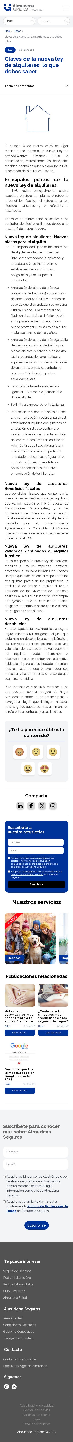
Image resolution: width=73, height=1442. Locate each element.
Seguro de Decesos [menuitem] (17, 1271)
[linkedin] (14, 1386)
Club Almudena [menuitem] (14, 1291)
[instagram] (6, 1386)
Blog (7, 30)
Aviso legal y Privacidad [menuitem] (37, 1405)
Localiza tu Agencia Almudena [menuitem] (25, 1366)
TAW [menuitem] (36, 1419)
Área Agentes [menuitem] (13, 1318)
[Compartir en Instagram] (53, 806)
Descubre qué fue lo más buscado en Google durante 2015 (19, 1074)
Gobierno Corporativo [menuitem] (18, 1331)
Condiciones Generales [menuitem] (19, 1325)
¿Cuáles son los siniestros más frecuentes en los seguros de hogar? (53, 1016)
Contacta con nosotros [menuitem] (19, 1359)
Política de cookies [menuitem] (36, 1410)
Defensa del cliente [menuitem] (36, 1415)
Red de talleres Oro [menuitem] (17, 1278)
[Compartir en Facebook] (31, 806)
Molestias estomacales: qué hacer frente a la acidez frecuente (19, 1016)
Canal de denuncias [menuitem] (37, 1424)
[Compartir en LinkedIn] (20, 806)
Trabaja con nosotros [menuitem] (18, 1338)
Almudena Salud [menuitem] (15, 1297)
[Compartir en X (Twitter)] (42, 806)
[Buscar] (66, 21)
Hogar (17, 30)
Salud (8, 1026)
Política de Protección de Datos (27, 874)
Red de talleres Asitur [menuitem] (18, 1284)
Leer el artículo (19, 1032)
